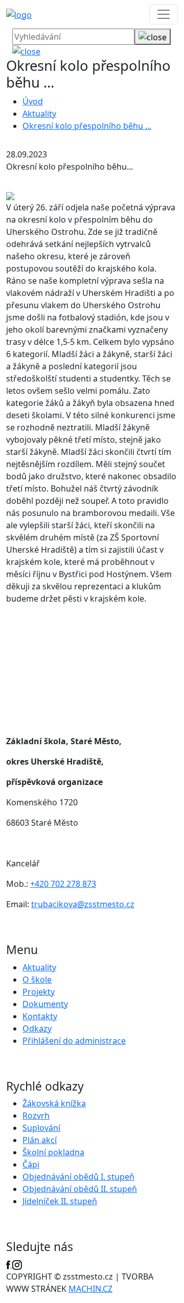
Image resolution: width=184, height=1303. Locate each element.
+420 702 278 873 (63, 883)
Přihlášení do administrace (74, 1040)
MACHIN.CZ (90, 1288)
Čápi (30, 1164)
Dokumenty (45, 1004)
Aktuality (39, 113)
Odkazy (37, 1028)
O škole (37, 979)
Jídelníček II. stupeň (59, 1201)
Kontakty (39, 1016)
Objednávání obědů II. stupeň (79, 1189)
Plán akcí (39, 1140)
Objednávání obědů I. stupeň (78, 1176)
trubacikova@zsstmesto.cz (82, 904)
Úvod (32, 101)
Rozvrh (36, 1115)
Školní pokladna (53, 1152)
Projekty (38, 991)
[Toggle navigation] (163, 14)
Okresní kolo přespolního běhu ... (86, 125)
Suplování (41, 1127)
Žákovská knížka (54, 1103)
